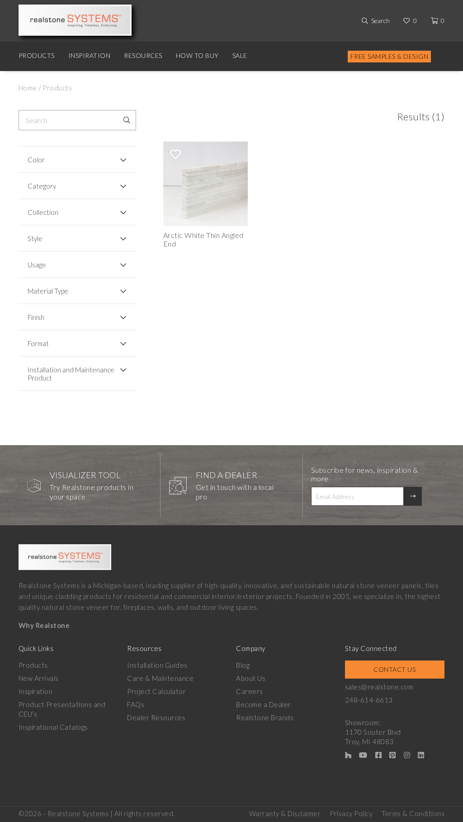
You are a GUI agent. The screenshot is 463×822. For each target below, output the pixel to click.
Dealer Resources (156, 717)
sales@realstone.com (379, 687)
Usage (37, 265)
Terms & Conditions (413, 813)
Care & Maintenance (160, 678)
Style (35, 238)
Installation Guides (157, 665)
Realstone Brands (264, 717)
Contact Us (394, 669)
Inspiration (89, 55)
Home (28, 88)
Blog (243, 665)
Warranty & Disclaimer (285, 813)
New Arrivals (39, 678)
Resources (143, 55)
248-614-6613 (369, 700)
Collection (43, 212)
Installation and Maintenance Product (71, 374)
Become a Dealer (263, 704)
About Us (250, 678)
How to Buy (197, 55)
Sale (239, 55)
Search (380, 20)
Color (36, 160)
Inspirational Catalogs (53, 727)
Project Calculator (156, 691)
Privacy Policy (351, 813)
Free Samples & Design (389, 56)
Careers (249, 691)
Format (38, 343)
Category (42, 186)
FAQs (135, 704)
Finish (36, 317)
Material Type (48, 291)
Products (37, 55)
